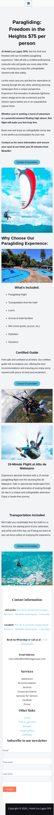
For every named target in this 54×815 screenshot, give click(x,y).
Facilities (27, 700)
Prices (27, 704)
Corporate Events (27, 691)
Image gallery (27, 730)
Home (27, 717)
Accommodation (27, 683)
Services (27, 687)
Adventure (27, 678)
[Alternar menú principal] (28, 3)
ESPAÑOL (27, 734)
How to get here (27, 722)
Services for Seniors (27, 695)
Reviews (27, 726)
